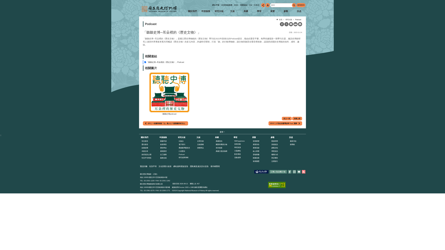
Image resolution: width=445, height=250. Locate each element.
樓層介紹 (274, 154)
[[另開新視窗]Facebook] (289, 172)
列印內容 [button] (300, 24)
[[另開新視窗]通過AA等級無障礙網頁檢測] (277, 185)
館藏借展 (256, 158)
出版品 (181, 141)
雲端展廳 (256, 154)
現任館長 (145, 141)
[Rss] (303, 172)
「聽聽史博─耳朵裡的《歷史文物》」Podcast (165, 62)
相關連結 (244, 5)
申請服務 (205, 11)
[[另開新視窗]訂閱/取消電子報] (278, 172)
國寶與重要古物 (221, 144)
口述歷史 (182, 151)
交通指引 (274, 161)
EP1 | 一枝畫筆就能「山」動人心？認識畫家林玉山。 (167, 123)
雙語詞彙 (143, 166)
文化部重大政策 (165, 166)
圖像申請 (163, 141)
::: (139, 2)
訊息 (299, 11)
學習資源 (237, 147)
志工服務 (163, 154)
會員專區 (163, 144)
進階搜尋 (301, 5)
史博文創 (200, 141)
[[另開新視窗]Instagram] (294, 172)
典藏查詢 (219, 141)
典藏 (246, 11)
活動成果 (237, 157)
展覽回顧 (256, 148)
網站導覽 (215, 5)
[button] (169, 92)
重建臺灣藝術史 (184, 148)
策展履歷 (256, 161)
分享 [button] (263, 5)
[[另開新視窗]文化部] (261, 172)
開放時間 (274, 141)
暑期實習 (163, 151)
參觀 (286, 11)
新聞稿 (292, 144)
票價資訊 (274, 144)
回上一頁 (287, 118)
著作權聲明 (215, 166)
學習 (259, 11)
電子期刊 (182, 144)
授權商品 (200, 148)
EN (250, 5)
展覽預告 (256, 144)
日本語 (256, 5)
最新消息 (293, 141)
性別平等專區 (146, 158)
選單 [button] (221, 132)
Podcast (298, 19)
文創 (232, 11)
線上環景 (256, 151)
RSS (236, 5)
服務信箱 (163, 158)
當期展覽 (256, 141)
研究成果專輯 (183, 157)
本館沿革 (145, 151)
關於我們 (192, 11)
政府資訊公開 (146, 154)
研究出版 (219, 11)
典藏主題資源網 (221, 151)
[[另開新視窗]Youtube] (299, 172)
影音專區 (237, 154)
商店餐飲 (274, 158)
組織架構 (145, 148)
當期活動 (237, 144)
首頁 (280, 19)
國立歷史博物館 (159, 9)
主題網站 (237, 151)
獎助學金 (163, 148)
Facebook (282, 24)
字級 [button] (268, 5)
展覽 (272, 11)
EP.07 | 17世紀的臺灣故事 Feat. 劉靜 (283, 123)
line (291, 24)
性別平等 (153, 166)
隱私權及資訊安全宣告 (199, 166)
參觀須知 (274, 148)
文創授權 (200, 144)
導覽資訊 (274, 151)
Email (295, 24)
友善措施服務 (226, 5)
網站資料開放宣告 (180, 166)
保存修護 (219, 148)
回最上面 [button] (297, 118)
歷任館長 (145, 144)
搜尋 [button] (294, 5)
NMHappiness (239, 141)
